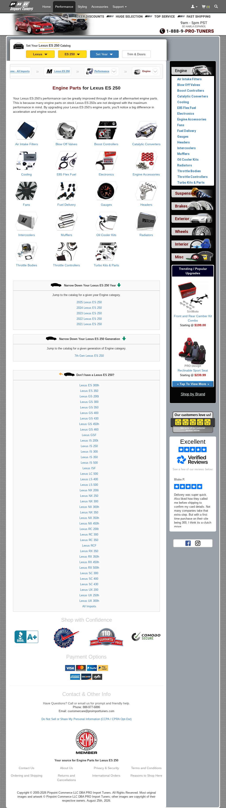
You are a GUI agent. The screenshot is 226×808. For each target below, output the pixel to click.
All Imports (89, 606)
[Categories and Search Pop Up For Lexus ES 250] (216, 7)
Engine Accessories (146, 174)
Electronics (106, 174)
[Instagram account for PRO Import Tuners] (197, 543)
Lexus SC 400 (89, 578)
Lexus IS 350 (89, 457)
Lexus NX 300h (89, 507)
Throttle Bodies (26, 265)
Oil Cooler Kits (106, 235)
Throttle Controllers (66, 265)
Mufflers (66, 235)
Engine (181, 71)
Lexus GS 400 (89, 413)
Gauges (106, 204)
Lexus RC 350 (89, 540)
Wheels (181, 231)
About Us (66, 768)
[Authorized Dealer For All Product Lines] (66, 638)
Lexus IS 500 (89, 462)
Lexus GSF (89, 435)
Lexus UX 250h (89, 595)
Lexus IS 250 (89, 446)
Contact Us (26, 768)
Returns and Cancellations (66, 778)
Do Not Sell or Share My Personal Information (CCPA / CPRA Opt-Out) (86, 719)
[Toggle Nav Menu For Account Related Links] (194, 7)
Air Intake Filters (26, 144)
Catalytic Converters (146, 144)
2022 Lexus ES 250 (89, 318)
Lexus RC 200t (89, 529)
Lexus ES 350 (89, 391)
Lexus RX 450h (89, 562)
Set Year (102, 54)
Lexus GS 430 (89, 418)
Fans (26, 204)
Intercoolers (26, 235)
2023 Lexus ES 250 (89, 313)
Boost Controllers (106, 144)
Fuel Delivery (66, 204)
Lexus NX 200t (89, 490)
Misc (179, 257)
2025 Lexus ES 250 (89, 302)
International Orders (106, 775)
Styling (82, 6)
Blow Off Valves (66, 144)
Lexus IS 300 (89, 451)
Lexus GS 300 (89, 402)
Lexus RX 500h (89, 567)
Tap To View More (193, 384)
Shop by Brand (193, 394)
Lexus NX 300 (89, 501)
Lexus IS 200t (89, 440)
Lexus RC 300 (89, 534)
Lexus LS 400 (89, 479)
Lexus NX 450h (89, 523)
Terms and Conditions (146, 768)
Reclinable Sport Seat (193, 370)
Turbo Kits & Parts (106, 265)
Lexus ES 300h (89, 385)
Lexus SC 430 (89, 584)
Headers (146, 204)
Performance (64, 6)
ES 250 (70, 54)
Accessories (99, 6)
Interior (181, 244)
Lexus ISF (89, 468)
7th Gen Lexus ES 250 (89, 355)
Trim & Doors (136, 54)
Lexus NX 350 (89, 512)
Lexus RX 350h (89, 556)
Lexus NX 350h (89, 518)
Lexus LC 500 (89, 473)
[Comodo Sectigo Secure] (146, 637)
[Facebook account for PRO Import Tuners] (188, 543)
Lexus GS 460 (89, 429)
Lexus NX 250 (89, 495)
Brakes (181, 206)
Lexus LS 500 (89, 484)
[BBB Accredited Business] (26, 637)
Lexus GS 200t (89, 396)
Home (46, 6)
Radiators (146, 235)
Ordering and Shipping (26, 775)
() (207, 6)
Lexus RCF (89, 545)
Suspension (185, 193)
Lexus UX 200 (89, 589)
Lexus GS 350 (89, 407)
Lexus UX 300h (89, 600)
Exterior (182, 219)
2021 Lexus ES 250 (89, 324)
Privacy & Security (106, 768)
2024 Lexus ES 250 (89, 307)
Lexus (38, 54)
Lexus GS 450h (89, 424)
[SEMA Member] (86, 741)
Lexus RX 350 (89, 551)
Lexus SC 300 (89, 573)
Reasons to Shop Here (146, 775)
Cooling (26, 174)
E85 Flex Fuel (66, 174)
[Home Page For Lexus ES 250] (22, 5)
